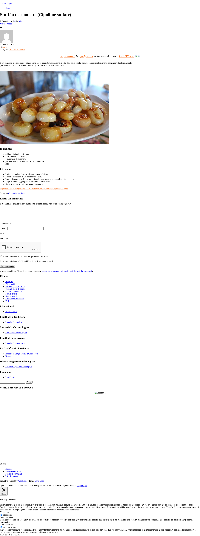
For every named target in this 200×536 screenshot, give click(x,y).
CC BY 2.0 (126, 56)
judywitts (86, 56)
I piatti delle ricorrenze (15, 343)
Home (8, 8)
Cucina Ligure (6, 3)
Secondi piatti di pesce (15, 289)
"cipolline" (67, 56)
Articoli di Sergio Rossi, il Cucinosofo (21, 354)
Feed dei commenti (13, 474)
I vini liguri (10, 377)
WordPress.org (11, 476)
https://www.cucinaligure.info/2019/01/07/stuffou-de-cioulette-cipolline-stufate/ (34, 189)
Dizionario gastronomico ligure (18, 366)
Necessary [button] (4, 512)
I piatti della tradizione (14, 322)
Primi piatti (10, 284)
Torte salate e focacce (14, 299)
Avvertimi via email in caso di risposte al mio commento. (27, 256)
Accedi (8, 469)
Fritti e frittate (11, 294)
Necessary (7, 515)
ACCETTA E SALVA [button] (10, 535)
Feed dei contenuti (13, 471)
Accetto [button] (73, 485)
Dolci (7, 301)
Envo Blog (39, 481)
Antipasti (9, 281)
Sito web (4, 238)
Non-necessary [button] (6, 524)
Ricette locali (11, 311)
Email (3, 233)
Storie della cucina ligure (16, 332)
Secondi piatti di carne (14, 286)
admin (21, 21)
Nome (3, 228)
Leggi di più (82, 485)
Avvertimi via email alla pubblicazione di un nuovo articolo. (28, 261)
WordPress (22, 481)
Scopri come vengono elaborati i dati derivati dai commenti (67, 271)
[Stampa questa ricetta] (1, 28)
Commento (5, 223)
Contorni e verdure (17, 49)
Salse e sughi (11, 296)
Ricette (8, 356)
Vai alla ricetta (6, 24)
